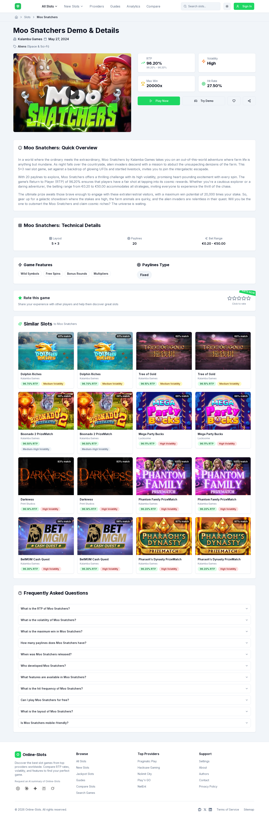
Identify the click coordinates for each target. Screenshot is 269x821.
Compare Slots (85, 786)
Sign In (247, 6)
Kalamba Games (30, 39)
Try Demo (206, 100)
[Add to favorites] (233, 101)
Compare (153, 6)
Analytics (133, 6)
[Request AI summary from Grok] (52, 788)
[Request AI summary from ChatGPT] (18, 788)
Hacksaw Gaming (149, 767)
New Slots (71, 6)
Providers (97, 6)
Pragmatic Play (147, 761)
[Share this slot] (249, 101)
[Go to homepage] (16, 17)
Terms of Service (228, 809)
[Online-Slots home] (18, 6)
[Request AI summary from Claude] (26, 788)
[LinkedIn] (210, 809)
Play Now (162, 100)
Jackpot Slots (85, 773)
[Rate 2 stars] (234, 298)
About (203, 767)
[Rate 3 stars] (239, 298)
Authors (204, 773)
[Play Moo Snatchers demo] (72, 92)
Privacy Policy (208, 786)
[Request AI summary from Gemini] (35, 788)
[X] (205, 809)
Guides (115, 6)
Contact (204, 780)
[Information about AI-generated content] (20, 148)
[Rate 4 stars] (243, 298)
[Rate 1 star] (229, 298)
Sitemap (249, 809)
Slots (27, 17)
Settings (204, 761)
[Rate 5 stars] (248, 298)
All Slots (48, 6)
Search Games (85, 792)
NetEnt (142, 786)
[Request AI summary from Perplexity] (44, 788)
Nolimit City (145, 773)
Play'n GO (144, 780)
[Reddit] (199, 809)
